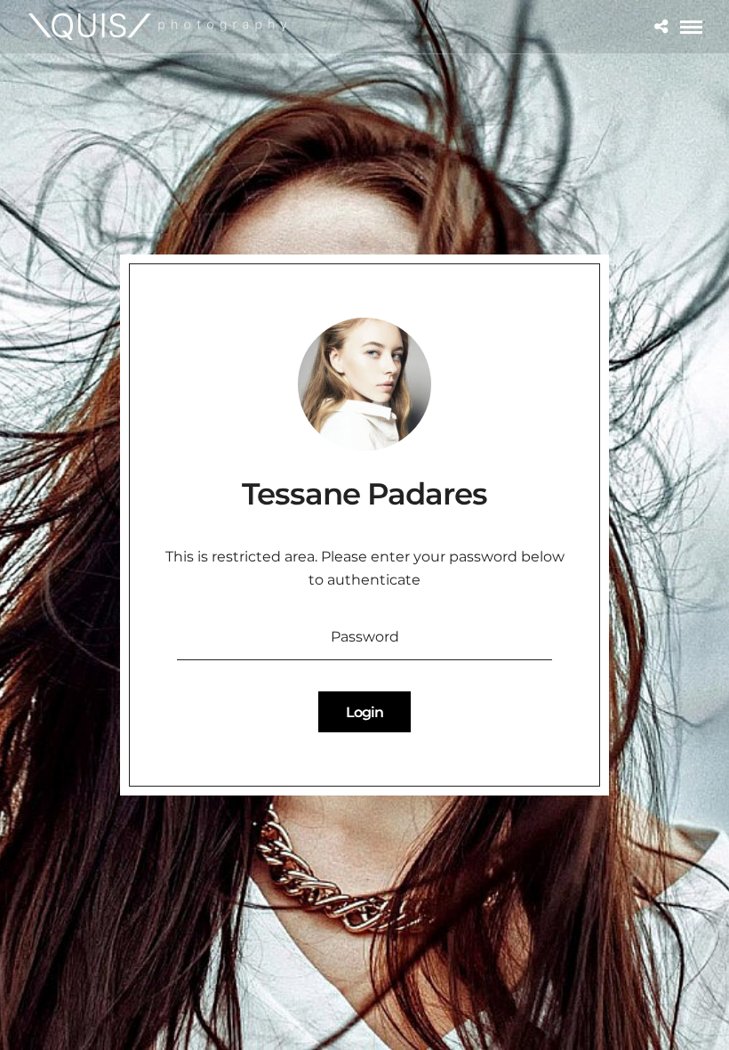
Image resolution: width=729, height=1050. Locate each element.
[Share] (661, 27)
